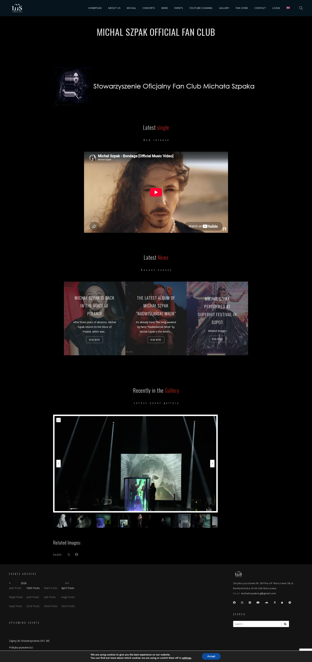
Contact (260, 8)
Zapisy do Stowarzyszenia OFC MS (29, 640)
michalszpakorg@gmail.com (258, 593)
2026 (24, 583)
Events (178, 8)
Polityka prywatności (21, 647)
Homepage (95, 8)
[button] (58, 420)
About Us (114, 8)
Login (276, 8)
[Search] (285, 624)
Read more (94, 339)
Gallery (224, 8)
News (164, 8)
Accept (211, 656)
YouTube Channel (201, 8)
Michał (131, 8)
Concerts (148, 8)
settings (186, 658)
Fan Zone (242, 8)
